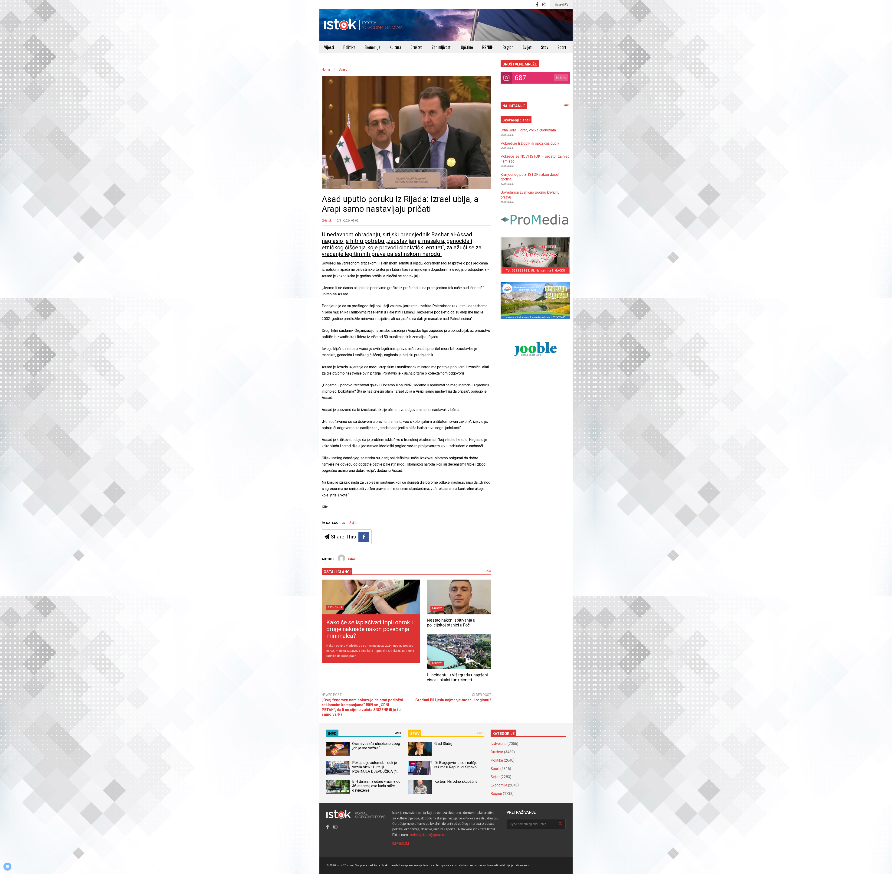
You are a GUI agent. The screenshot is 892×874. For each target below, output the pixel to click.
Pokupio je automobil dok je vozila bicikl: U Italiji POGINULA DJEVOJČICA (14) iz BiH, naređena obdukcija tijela (376, 771)
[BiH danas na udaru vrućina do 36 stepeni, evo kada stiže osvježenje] (338, 787)
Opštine (467, 47)
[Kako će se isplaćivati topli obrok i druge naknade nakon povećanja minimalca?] (371, 597)
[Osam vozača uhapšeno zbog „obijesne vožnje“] (338, 749)
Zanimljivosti (442, 47)
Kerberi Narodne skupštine (456, 781)
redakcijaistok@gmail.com (429, 835)
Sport (562, 47)
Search (560, 4)
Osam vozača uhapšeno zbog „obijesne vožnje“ (376, 745)
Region (508, 47)
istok (328, 220)
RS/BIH (487, 47)
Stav (544, 47)
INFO (332, 733)
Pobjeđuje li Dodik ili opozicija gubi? (530, 143)
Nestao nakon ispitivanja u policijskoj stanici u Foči (451, 622)
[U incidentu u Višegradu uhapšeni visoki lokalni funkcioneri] (459, 651)
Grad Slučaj (443, 743)
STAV (415, 733)
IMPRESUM (400, 843)
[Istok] (363, 25)
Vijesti (329, 47)
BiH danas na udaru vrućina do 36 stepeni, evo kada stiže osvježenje (376, 785)
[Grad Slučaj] (420, 749)
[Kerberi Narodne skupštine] (420, 787)
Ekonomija (372, 47)
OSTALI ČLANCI (337, 572)
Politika (349, 47)
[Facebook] (537, 4)
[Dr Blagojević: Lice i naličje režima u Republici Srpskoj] (420, 768)
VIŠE (566, 105)
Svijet (527, 47)
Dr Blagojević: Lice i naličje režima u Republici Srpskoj (456, 764)
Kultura (395, 47)
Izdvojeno (499, 743)
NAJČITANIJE (513, 106)
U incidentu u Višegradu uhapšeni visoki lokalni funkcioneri (457, 677)
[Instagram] (544, 4)
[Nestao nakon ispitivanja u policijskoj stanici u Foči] (459, 597)
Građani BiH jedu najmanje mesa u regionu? (453, 700)
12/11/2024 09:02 (346, 220)
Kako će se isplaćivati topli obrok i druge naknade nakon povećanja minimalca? (369, 629)
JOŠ (487, 571)
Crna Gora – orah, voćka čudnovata (528, 130)
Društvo (416, 47)
